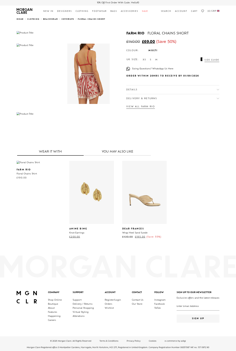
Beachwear (50, 19)
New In (48, 11)
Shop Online (55, 300)
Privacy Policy (133, 341)
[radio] (144, 60)
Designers (64, 11)
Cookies (152, 341)
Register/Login (113, 300)
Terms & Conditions (109, 341)
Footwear (99, 11)
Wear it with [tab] (50, 151)
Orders (108, 304)
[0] (202, 11)
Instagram (160, 300)
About (51, 308)
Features (52, 312)
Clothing (82, 11)
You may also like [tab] (117, 151)
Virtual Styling (80, 312)
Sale (145, 11)
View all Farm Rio (140, 107)
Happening (54, 316)
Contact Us (137, 300)
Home (20, 19)
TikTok (157, 308)
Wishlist (109, 308)
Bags (113, 11)
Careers (52, 320)
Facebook (159, 304)
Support (77, 300)
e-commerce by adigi (175, 341)
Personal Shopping (83, 308)
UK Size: (132, 60)
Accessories (129, 11)
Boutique (53, 304)
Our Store (137, 304)
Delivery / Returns (83, 304)
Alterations (79, 316)
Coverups (68, 19)
